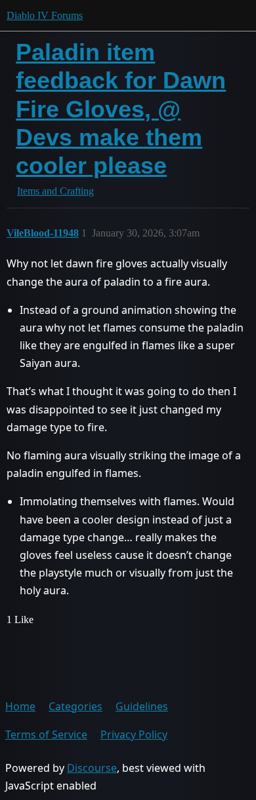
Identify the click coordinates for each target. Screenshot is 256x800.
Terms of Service (46, 734)
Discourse (92, 768)
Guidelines (142, 706)
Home (20, 706)
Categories (75, 706)
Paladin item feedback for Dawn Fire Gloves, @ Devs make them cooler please (121, 109)
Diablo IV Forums (45, 15)
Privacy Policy (133, 734)
